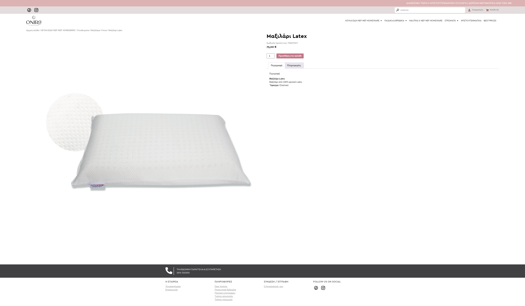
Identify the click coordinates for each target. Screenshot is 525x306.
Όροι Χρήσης (221, 286)
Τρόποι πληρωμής (224, 299)
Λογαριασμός (477, 10)
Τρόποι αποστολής (224, 296)
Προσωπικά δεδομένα (225, 290)
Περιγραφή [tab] (276, 65)
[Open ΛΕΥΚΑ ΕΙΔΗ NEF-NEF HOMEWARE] (381, 20)
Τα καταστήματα (173, 286)
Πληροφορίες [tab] (294, 65)
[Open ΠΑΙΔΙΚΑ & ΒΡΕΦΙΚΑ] (406, 20)
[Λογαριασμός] (469, 10)
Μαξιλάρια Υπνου (99, 30)
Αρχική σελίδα (32, 30)
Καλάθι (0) (494, 10)
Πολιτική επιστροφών (225, 293)
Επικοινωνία (171, 290)
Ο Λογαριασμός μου (273, 286)
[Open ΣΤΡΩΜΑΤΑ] (458, 20)
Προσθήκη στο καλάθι (290, 56)
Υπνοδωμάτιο (83, 30)
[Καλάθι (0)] (487, 10)
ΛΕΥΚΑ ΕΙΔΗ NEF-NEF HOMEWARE (58, 30)
